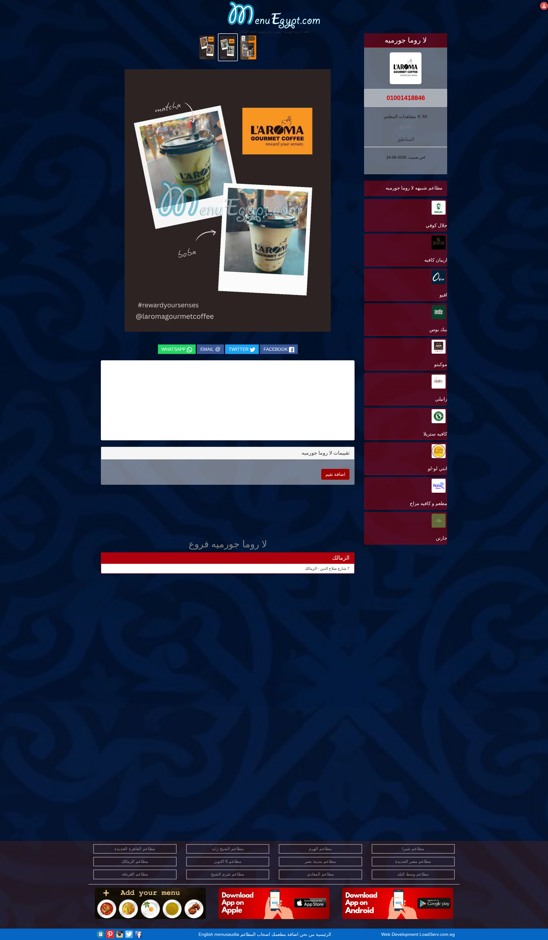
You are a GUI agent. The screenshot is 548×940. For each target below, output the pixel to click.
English (206, 934)
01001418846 (406, 97)
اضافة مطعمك (284, 934)
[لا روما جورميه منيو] (248, 47)
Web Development (400, 934)
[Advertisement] (407, 610)
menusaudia (226, 934)
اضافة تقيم (335, 474)
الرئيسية (323, 934)
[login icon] (544, 5)
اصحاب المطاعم (255, 934)
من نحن (307, 934)
